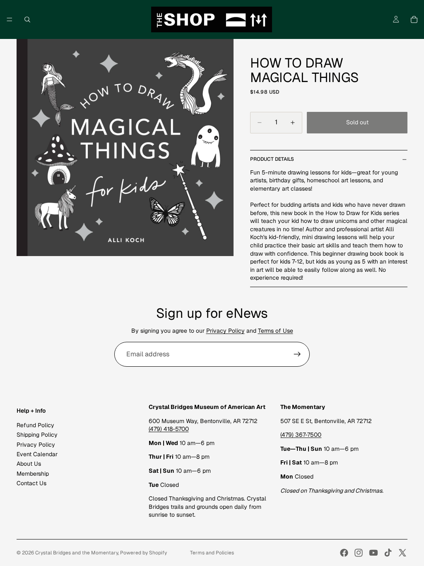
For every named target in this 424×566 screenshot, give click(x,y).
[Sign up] (297, 354)
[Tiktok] (388, 553)
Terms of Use (275, 330)
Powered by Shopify (143, 552)
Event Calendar (37, 454)
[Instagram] (359, 553)
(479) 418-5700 (169, 429)
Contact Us (31, 483)
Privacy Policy (225, 330)
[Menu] (9, 19)
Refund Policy (35, 425)
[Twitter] (402, 553)
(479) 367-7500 (300, 434)
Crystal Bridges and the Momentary (76, 552)
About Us (29, 463)
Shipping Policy (37, 434)
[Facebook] (344, 553)
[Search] (27, 19)
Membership (33, 473)
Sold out (357, 122)
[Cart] (414, 19)
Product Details (272, 159)
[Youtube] (373, 553)
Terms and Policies (212, 552)
